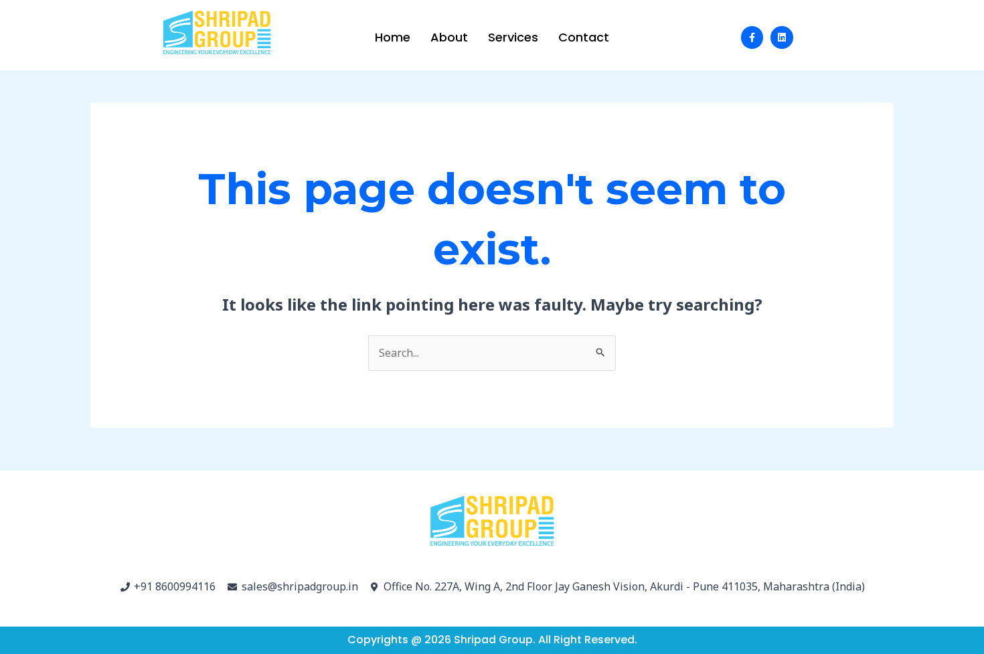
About (449, 37)
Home (392, 37)
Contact (583, 37)
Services (513, 37)
